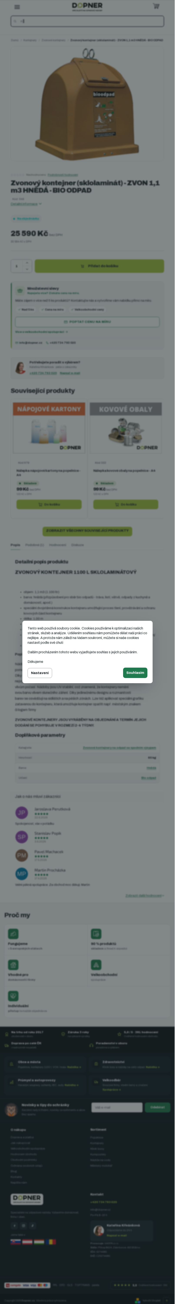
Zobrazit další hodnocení (143, 895)
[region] (87, 459)
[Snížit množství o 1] (27, 269)
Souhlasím (135, 673)
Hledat (16, 21)
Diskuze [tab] (77, 545)
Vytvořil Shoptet (151, 1300)
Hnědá (151, 767)
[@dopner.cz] (32, 1225)
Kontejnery (97, 1143)
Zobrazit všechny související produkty (87, 530)
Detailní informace (24, 204)
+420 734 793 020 (63, 342)
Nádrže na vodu (100, 1160)
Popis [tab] (15, 545)
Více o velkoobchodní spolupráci (39, 331)
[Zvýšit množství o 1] (27, 263)
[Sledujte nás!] (14, 1225)
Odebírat (157, 1107)
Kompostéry (98, 1154)
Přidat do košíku (103, 266)
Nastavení (40, 673)
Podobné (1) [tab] (34, 545)
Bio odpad (148, 777)
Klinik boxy (97, 1148)
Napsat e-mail (70, 373)
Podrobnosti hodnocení (63, 174)
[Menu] (17, 7)
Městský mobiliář (101, 1165)
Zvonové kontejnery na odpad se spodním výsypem (119, 747)
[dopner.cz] (23, 1225)
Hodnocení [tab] (57, 545)
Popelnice (96, 1137)
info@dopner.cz (30, 342)
